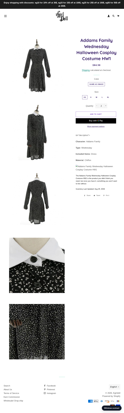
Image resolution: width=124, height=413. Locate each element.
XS (85, 97)
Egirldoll (116, 393)
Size (96, 92)
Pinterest (50, 389)
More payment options (96, 126)
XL (108, 97)
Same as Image (96, 84)
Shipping (86, 70)
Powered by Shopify (111, 396)
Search (7, 386)
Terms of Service (11, 393)
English (113, 387)
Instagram (51, 393)
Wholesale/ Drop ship (13, 401)
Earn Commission (12, 397)
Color (96, 79)
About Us (8, 389)
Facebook (51, 386)
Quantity (89, 106)
